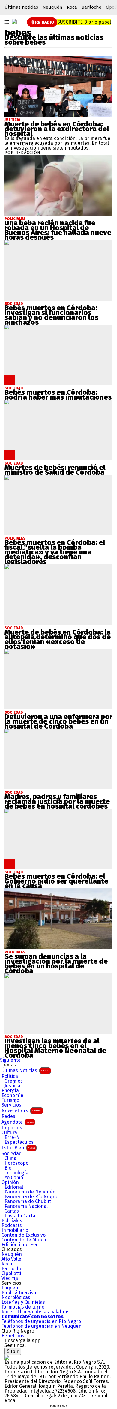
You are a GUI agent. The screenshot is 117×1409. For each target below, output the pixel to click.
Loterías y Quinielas (23, 1302)
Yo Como (13, 1177)
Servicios (11, 1105)
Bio (7, 1168)
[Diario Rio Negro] (6, 1357)
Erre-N (12, 1137)
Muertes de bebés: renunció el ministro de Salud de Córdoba (54, 470)
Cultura (9, 1132)
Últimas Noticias (26, 1070)
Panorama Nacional (26, 1206)
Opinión (10, 1182)
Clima (10, 1158)
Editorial (13, 1187)
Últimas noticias (21, 7)
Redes (8, 1116)
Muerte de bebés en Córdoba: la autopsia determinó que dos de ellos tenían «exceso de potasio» (57, 639)
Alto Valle (11, 1259)
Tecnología (16, 1172)
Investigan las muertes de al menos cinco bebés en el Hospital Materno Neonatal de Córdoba (55, 1048)
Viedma (10, 1278)
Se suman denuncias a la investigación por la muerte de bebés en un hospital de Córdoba (56, 963)
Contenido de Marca (24, 1240)
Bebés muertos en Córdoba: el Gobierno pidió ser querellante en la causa (56, 881)
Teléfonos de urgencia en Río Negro (41, 1321)
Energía (10, 1090)
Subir (13, 1351)
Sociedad (12, 1153)
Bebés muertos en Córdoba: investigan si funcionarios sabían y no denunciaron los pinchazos (51, 315)
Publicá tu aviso (19, 1292)
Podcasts (12, 1225)
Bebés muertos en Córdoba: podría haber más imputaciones (58, 394)
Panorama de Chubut (27, 1201)
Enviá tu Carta (19, 1216)
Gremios (13, 1081)
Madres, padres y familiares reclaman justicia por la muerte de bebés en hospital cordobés (57, 801)
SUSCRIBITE (84, 22)
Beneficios (13, 1335)
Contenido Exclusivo (24, 1235)
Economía (12, 1095)
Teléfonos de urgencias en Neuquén (42, 1326)
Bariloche (91, 7)
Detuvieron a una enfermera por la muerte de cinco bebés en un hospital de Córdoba (58, 721)
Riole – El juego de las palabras (36, 1311)
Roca (72, 7)
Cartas (11, 1211)
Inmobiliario (15, 1230)
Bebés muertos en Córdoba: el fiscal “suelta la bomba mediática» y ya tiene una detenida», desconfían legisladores (54, 552)
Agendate (18, 1122)
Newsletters (22, 1110)
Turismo (10, 1100)
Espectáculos (19, 1142)
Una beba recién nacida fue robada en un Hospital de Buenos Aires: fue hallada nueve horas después (57, 230)
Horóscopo (16, 1163)
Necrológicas (16, 1297)
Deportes (12, 1127)
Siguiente (10, 1060)
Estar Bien (18, 1148)
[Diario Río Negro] (14, 21)
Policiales (12, 1220)
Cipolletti (11, 1273)
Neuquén (52, 7)
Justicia (12, 119)
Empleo (10, 1288)
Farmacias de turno (23, 1307)
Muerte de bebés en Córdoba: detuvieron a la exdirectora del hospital (56, 129)
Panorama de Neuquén (30, 1192)
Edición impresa (19, 1244)
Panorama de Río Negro (30, 1196)
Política (10, 1076)
